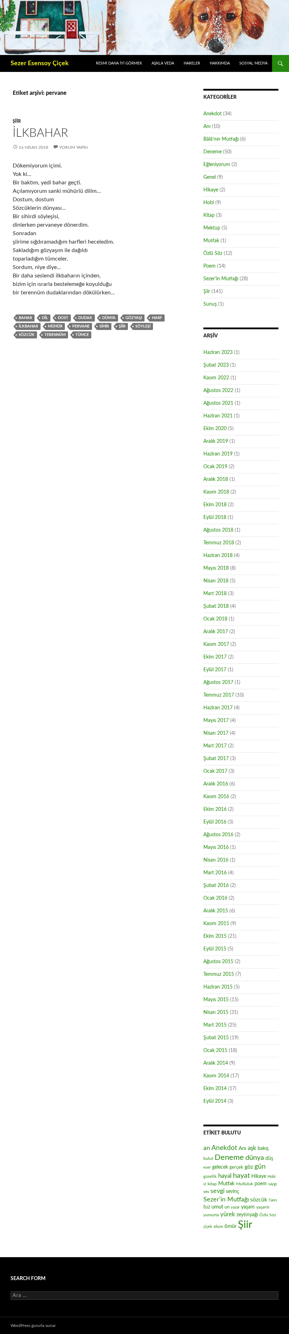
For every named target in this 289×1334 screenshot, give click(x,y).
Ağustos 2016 (218, 834)
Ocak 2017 (215, 771)
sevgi (217, 1191)
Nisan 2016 (215, 860)
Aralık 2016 (215, 784)
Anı (206, 126)
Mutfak (211, 240)
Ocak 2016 (215, 898)
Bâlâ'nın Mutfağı (221, 139)
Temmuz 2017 (218, 695)
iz (204, 1184)
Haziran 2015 (218, 987)
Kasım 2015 (216, 923)
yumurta (211, 1215)
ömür (230, 1226)
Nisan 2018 (215, 581)
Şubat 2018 (216, 606)
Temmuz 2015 (218, 974)
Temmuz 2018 (218, 542)
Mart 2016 (215, 872)
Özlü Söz (212, 253)
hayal (225, 1176)
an (206, 1148)
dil (45, 318)
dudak (85, 318)
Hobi (208, 202)
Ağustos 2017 (218, 682)
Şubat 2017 (216, 758)
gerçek (236, 1167)
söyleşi (142, 326)
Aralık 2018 (215, 479)
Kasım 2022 (216, 377)
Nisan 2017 (215, 733)
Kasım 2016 (216, 796)
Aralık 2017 (215, 631)
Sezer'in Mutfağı (220, 278)
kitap (212, 1184)
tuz (206, 1207)
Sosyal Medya (253, 63)
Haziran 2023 (218, 352)
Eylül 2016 (214, 822)
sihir (104, 326)
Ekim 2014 (215, 1088)
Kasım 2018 (216, 492)
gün (260, 1166)
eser (207, 1167)
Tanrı (273, 1200)
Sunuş (210, 304)
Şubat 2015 (216, 1037)
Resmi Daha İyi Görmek (119, 63)
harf (157, 318)
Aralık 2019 (215, 441)
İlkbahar (40, 133)
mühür (55, 326)
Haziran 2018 (218, 555)
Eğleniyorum (216, 164)
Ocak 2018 (215, 619)
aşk (252, 1148)
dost (63, 318)
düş (269, 1158)
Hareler (192, 63)
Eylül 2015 (214, 949)
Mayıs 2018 (216, 568)
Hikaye (210, 190)
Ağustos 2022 (218, 390)
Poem (209, 266)
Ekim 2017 (215, 657)
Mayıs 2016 (216, 847)
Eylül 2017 (214, 669)
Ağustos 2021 (218, 403)
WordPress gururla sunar (33, 1325)
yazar (235, 1207)
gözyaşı (133, 318)
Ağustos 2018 (218, 530)
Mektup (211, 228)
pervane (81, 326)
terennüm (55, 335)
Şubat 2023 (216, 365)
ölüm (218, 1226)
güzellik (210, 1177)
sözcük (27, 335)
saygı (272, 1184)
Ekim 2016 (215, 809)
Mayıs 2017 (216, 720)
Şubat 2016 (216, 885)
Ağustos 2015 (218, 961)
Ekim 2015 (215, 936)
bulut (208, 1158)
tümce (82, 335)
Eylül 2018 (214, 517)
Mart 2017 (215, 746)
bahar (25, 318)
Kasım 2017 (216, 644)
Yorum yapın (73, 147)
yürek (227, 1214)
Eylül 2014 (214, 1101)
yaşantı (262, 1207)
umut (217, 1207)
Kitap (209, 215)
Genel (209, 177)
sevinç (232, 1191)
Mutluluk (244, 1184)
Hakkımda (220, 63)
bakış (263, 1148)
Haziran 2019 (218, 454)
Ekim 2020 (215, 428)
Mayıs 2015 (216, 999)
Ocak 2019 (215, 466)
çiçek (207, 1227)
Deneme (212, 151)
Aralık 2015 (215, 910)
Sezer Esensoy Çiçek (40, 63)
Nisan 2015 (215, 1012)
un (227, 1207)
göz (249, 1167)
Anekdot (212, 113)
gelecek (220, 1167)
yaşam (248, 1207)
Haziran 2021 (218, 416)
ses (206, 1191)
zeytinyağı (247, 1214)
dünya (109, 318)
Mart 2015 (215, 1025)
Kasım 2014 (216, 1075)
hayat (241, 1175)
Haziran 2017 (218, 707)
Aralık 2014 (215, 1063)
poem (260, 1183)
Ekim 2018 (215, 504)
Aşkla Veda (163, 63)
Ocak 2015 (215, 1050)
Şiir (17, 121)
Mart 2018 (215, 593)
